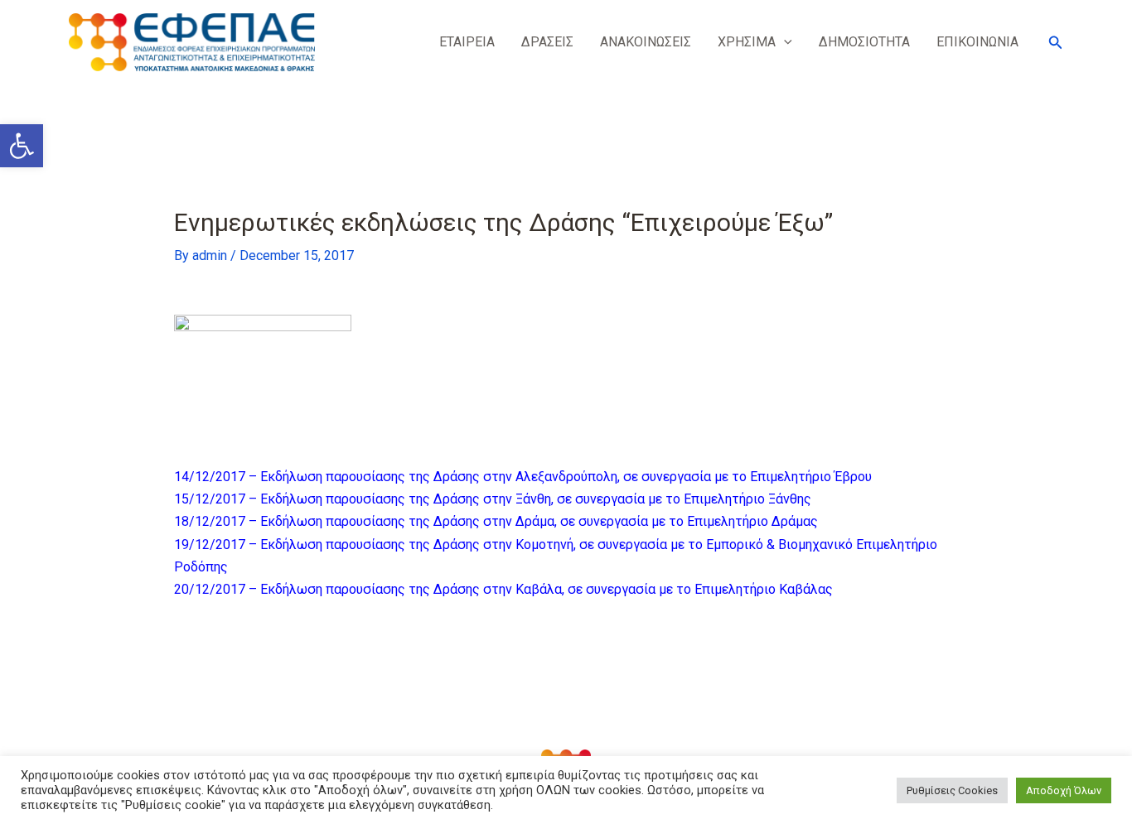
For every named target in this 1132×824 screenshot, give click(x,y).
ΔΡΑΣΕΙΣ (547, 42)
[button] (21, 145)
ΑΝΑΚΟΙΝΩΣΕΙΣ (645, 42)
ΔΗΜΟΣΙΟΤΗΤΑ (864, 42)
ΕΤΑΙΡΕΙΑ (467, 42)
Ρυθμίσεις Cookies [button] (952, 790)
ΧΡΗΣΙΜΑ (747, 42)
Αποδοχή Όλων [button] (1063, 790)
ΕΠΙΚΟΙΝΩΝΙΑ (977, 42)
